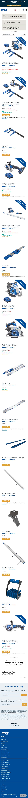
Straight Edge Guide (8, 567)
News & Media (4, 789)
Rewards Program (5, 776)
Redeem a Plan (4, 766)
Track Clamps (6, 531)
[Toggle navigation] (26, 10)
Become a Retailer (5, 751)
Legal (16, 796)
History (2, 784)
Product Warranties (5, 764)
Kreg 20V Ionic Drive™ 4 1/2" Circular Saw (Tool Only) (10, 641)
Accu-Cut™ (5, 266)
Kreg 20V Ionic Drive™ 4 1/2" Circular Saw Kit (8, 184)
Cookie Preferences (5, 755)
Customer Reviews (5, 774)
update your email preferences (10, 712)
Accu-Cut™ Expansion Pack (10, 419)
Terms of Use (10, 796)
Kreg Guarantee (4, 749)
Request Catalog (4, 768)
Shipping (3, 743)
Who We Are (4, 785)
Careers (2, 791)
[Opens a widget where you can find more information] (23, 795)
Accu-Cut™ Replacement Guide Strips (13, 457)
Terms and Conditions (5, 719)
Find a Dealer (4, 747)
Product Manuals (5, 762)
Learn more (4, 118)
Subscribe (24, 695)
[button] (19, 10)
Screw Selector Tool (5, 770)
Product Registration (5, 760)
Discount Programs (5, 778)
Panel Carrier (6, 603)
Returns (2, 745)
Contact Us (3, 739)
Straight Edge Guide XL (9, 493)
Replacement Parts (5, 753)
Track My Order (4, 741)
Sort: (4, 34)
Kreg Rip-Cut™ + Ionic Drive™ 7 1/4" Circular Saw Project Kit (10, 62)
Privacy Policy (14, 719)
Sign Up (24, 704)
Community (3, 787)
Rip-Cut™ (5, 146)
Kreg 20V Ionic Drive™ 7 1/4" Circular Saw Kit (8, 306)
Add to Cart (6, 115)
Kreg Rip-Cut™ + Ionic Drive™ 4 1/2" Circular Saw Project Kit (10, 103)
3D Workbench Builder (6, 772)
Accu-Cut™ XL (6, 383)
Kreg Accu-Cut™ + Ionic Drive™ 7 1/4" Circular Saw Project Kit (11, 226)
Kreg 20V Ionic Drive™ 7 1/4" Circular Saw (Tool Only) (10, 345)
